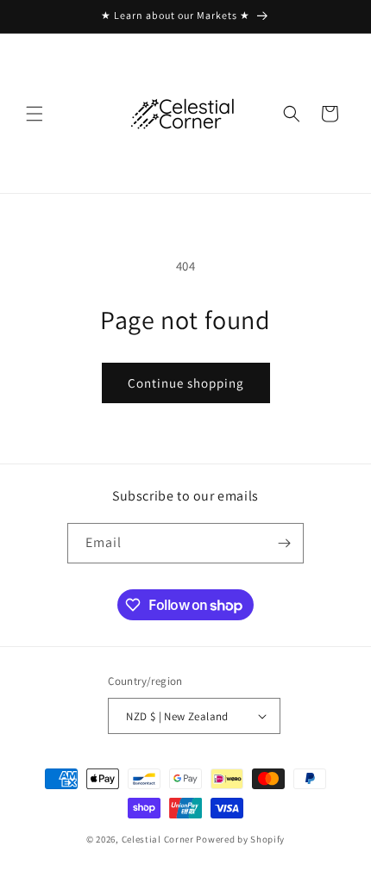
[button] (34, 114)
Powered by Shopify (240, 839)
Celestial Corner (159, 839)
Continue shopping (186, 383)
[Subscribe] (284, 543)
